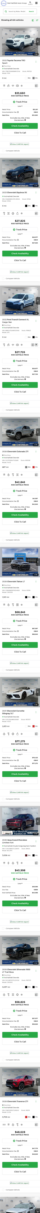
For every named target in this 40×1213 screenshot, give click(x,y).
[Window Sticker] (36, 344)
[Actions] (36, 62)
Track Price (21, 102)
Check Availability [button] (20, 126)
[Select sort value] (36, 20)
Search (31, 11)
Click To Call (20, 133)
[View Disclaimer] (22, 85)
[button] (38, 41)
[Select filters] (32, 20)
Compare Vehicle (13, 151)
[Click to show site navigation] (36, 3)
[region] (20, 114)
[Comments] (36, 85)
